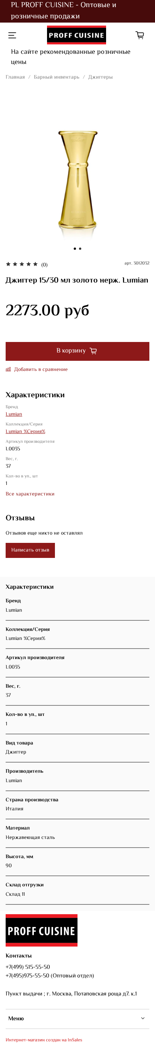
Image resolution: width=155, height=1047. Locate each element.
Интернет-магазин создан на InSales (44, 1040)
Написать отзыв (30, 550)
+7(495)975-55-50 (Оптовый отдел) (50, 975)
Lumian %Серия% (25, 432)
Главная (15, 77)
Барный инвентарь (56, 77)
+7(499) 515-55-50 (28, 967)
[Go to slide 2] (80, 249)
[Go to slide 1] (75, 249)
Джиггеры (100, 77)
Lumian (14, 414)
